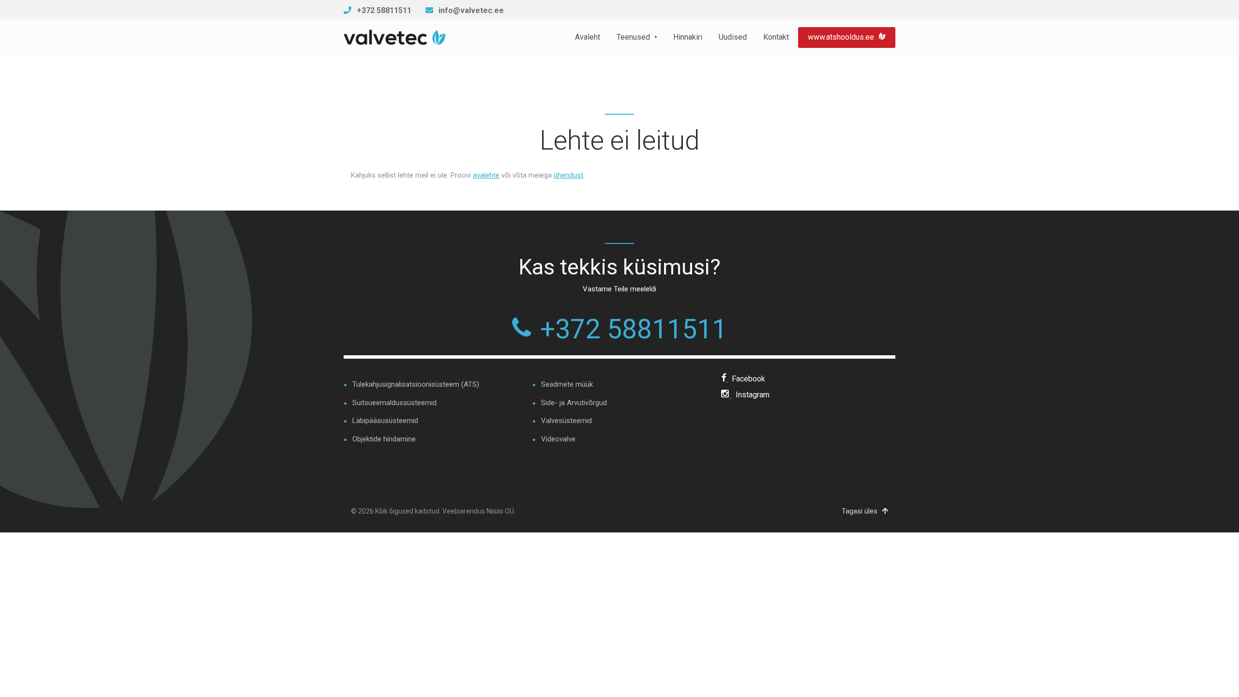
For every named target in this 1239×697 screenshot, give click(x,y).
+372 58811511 (384, 10)
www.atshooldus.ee (842, 37)
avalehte (486, 175)
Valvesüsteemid (566, 420)
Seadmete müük (567, 384)
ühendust (568, 175)
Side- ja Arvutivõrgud (574, 402)
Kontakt (776, 37)
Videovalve (558, 439)
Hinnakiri (687, 37)
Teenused (633, 37)
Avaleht (587, 37)
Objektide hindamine (384, 439)
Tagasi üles (860, 511)
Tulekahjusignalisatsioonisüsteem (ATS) (415, 384)
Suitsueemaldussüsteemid (394, 402)
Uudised (733, 37)
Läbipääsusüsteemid (385, 420)
